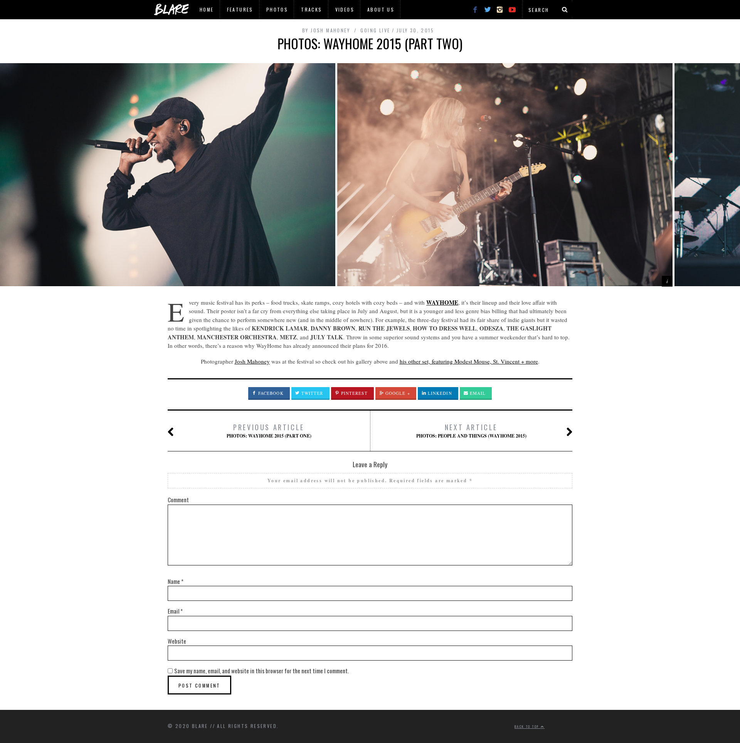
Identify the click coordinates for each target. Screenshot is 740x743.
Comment (178, 499)
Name (175, 581)
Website (177, 641)
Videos (344, 9)
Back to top (528, 726)
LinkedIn (439, 393)
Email (477, 393)
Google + (397, 393)
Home (207, 9)
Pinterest (354, 393)
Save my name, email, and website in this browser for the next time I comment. (261, 670)
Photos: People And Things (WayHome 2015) (471, 430)
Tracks (311, 9)
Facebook (270, 393)
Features (240, 9)
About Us (380, 9)
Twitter (311, 393)
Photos (277, 9)
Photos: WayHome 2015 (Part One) (269, 430)
